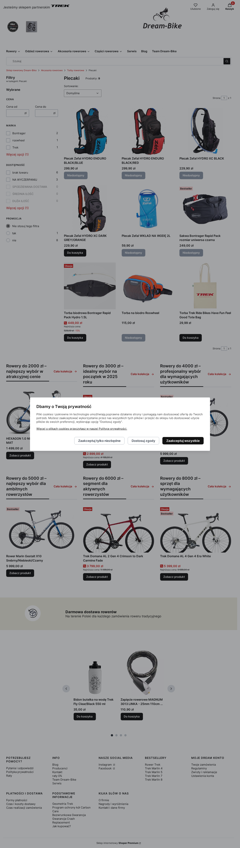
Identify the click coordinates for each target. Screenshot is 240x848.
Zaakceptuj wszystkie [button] (183, 440)
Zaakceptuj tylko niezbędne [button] (99, 440)
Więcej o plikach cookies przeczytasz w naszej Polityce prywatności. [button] (81, 428)
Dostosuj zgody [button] (143, 440)
